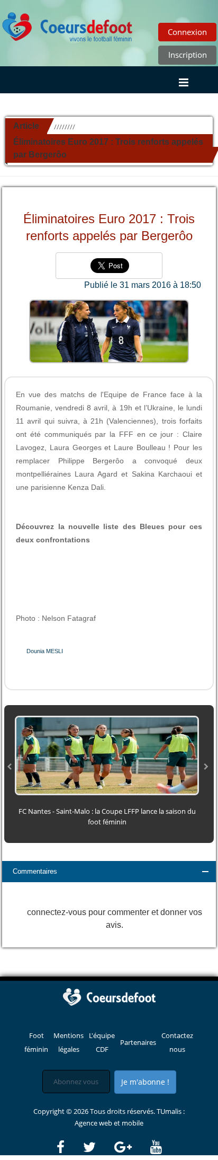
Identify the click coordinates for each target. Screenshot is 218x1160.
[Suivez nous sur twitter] (98, 1147)
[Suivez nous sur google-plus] (131, 1147)
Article (26, 125)
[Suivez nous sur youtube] (156, 1147)
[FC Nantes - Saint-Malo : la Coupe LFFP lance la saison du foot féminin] (107, 755)
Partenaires (138, 1042)
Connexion (187, 32)
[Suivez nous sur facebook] (69, 1147)
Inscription (187, 54)
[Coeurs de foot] (67, 24)
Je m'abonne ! (145, 1082)
